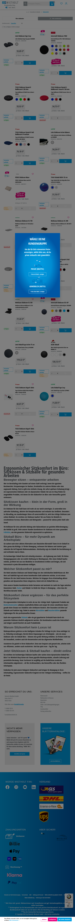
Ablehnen (44, 919)
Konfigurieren (52, 919)
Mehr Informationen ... (14, 920)
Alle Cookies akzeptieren (65, 919)
